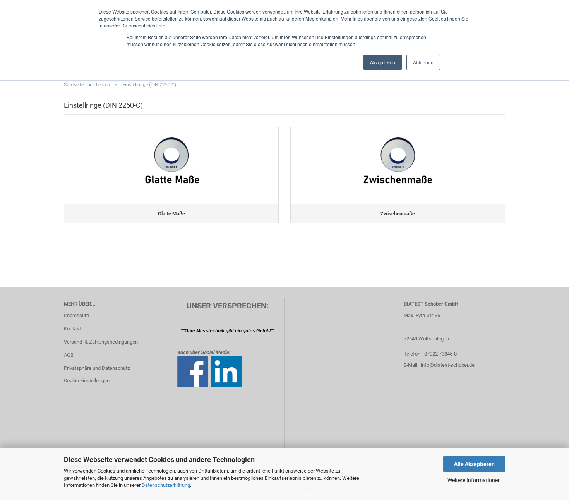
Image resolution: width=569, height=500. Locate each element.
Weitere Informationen (474, 480)
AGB (69, 355)
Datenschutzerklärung (166, 485)
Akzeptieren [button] (382, 62)
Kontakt (72, 329)
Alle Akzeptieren (474, 464)
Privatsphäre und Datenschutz (97, 368)
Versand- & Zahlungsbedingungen (101, 342)
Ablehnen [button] (423, 62)
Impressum (76, 315)
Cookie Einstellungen (87, 380)
